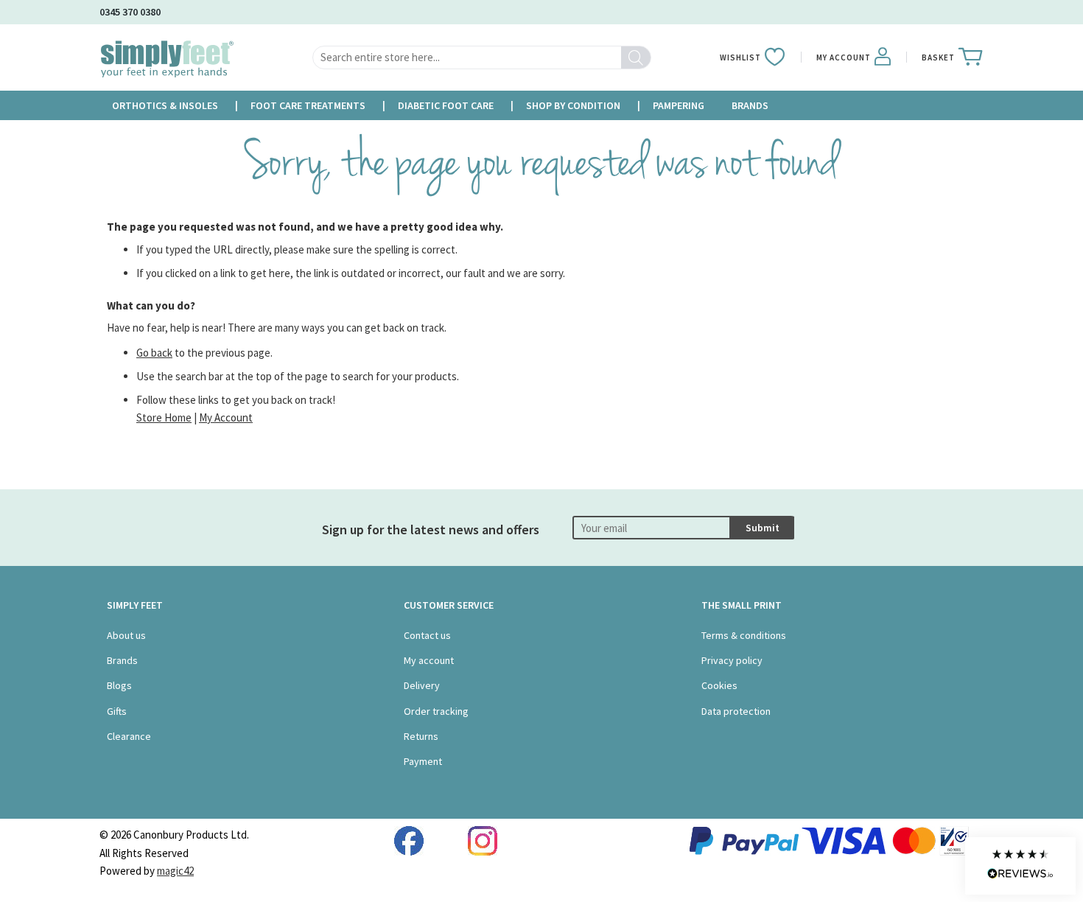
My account (429, 660)
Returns (421, 736)
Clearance (129, 736)
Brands (122, 660)
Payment (423, 761)
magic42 (175, 871)
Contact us (427, 635)
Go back (154, 353)
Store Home (164, 417)
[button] (1020, 866)
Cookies (719, 685)
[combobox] (481, 57)
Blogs (119, 685)
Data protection (736, 711)
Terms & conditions (743, 635)
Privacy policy (732, 660)
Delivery (422, 685)
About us (126, 635)
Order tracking (436, 711)
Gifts (117, 711)
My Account (226, 417)
